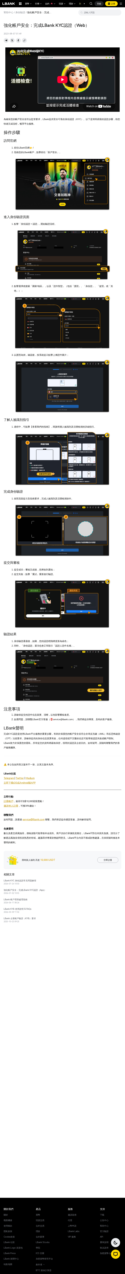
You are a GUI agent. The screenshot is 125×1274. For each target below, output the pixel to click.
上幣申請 (72, 1226)
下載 (102, 1215)
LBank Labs (73, 1231)
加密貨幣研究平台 (44, 1259)
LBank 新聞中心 (11, 1259)
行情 (38, 3)
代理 (70, 1220)
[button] (83, 3)
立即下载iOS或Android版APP (20, 782)
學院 (38, 1248)
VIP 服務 (72, 1237)
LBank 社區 (9, 1242)
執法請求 (104, 1248)
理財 (72, 3)
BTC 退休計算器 (43, 1270)
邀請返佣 (72, 1215)
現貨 (62, 3)
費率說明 (104, 1242)
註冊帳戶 (8, 801)
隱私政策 (8, 1231)
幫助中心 (8, 12)
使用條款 (8, 1226)
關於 (6, 1215)
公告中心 (104, 1220)
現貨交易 (40, 1220)
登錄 (99, 3)
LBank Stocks (43, 1242)
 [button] (91, 3)
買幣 (28, 3)
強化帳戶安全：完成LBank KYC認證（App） (25, 890)
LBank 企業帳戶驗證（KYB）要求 (20, 918)
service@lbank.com (34, 819)
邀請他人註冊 (11, 805)
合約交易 (40, 1226)
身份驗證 (20, 12)
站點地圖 (8, 1264)
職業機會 (8, 1220)
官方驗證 (104, 1231)
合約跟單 (40, 1237)
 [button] (117, 12)
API (101, 1237)
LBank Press (10, 1253)
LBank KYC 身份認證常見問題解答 (20, 880)
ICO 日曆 (40, 1253)
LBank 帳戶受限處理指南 (15, 899)
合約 (50, 3)
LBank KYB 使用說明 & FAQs (17, 909)
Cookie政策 (9, 1237)
